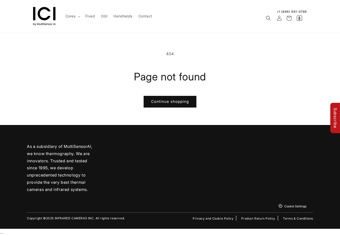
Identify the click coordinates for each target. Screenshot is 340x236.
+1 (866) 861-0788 (292, 11)
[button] (72, 16)
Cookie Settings (295, 206)
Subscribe (335, 118)
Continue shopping (170, 101)
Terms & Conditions (298, 218)
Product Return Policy (258, 218)
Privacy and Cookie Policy (213, 218)
